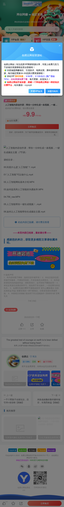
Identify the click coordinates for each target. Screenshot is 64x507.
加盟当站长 (53, 91)
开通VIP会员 (36, 91)
